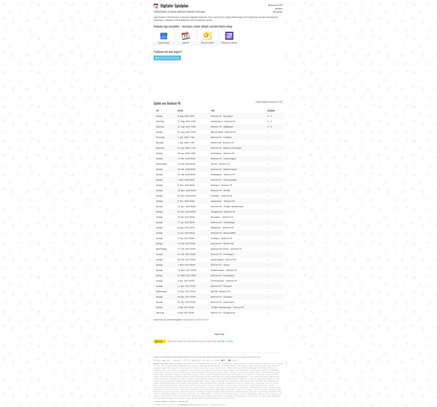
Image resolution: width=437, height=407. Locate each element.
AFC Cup (214, 363)
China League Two (187, 368)
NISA (265, 381)
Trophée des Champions (169, 394)
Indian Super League (260, 376)
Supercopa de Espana (188, 392)
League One (252, 379)
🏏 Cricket (206, 360)
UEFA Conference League (230, 394)
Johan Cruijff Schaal (201, 379)
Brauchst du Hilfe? (276, 5)
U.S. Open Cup (216, 394)
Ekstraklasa (169, 374)
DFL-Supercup (218, 372)
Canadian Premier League (262, 366)
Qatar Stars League (231, 385)
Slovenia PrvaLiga (208, 389)
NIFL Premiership (256, 381)
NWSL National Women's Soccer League (173, 383)
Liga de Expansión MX (167, 381)
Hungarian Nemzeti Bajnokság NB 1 (236, 376)
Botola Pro (195, 366)
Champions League (160, 368)
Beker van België (171, 366)
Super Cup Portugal (260, 389)
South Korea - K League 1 (245, 389)
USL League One (252, 396)
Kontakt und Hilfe (159, 405)
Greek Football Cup (217, 376)
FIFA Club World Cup (166, 376)
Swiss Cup (252, 392)
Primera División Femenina (205, 385)
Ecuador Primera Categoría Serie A (249, 372)
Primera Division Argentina (169, 385)
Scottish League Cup (171, 387)
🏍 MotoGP (177, 360)
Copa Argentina (183, 370)
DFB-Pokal (208, 372)
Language (278, 11)
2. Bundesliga (178, 363)
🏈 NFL (223, 360)
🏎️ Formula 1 (167, 360)
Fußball (279, 8)
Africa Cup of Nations (225, 363)
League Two (261, 379)
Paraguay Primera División (234, 383)
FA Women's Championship (256, 374)
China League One (173, 368)
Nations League (245, 381)
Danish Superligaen (197, 372)
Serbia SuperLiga (268, 387)
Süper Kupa (272, 389)
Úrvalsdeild (228, 396)
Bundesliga (203, 366)
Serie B (177, 389)
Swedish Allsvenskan (241, 392)
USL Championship (239, 396)
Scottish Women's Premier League (237, 387)
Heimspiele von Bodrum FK (196, 319)
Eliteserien (177, 374)
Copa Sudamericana (242, 370)
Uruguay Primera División (214, 396)
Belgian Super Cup (184, 366)
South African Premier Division (225, 389)
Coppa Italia (265, 370)
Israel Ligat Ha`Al (175, 379)
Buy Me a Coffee (225, 341)
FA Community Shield (238, 374)
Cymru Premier (158, 372)
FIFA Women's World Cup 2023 (184, 376)
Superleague (201, 392)
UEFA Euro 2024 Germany (248, 394)
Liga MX (178, 381)
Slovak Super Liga (196, 389)
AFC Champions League (202, 363)
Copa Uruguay (255, 370)
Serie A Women (168, 389)
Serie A (278, 387)
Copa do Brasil (216, 370)
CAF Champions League (245, 366)
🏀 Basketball (232, 360)
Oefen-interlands (192, 383)
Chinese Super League (249, 368)
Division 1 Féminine (230, 372)
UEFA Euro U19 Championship (268, 394)
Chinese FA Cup (220, 368)
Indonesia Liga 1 (274, 376)
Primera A (268, 383)
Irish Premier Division (161, 379)
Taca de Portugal (263, 392)
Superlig (209, 392)
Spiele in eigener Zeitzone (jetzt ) (269, 101)
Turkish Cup (182, 394)
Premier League (249, 383)
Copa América (172, 370)
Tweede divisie (205, 394)
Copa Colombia (194, 370)
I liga (251, 376)
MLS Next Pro (234, 381)
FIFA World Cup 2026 (203, 376)
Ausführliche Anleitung (168, 58)
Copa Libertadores (228, 370)
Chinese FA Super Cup (233, 368)
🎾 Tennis (186, 360)
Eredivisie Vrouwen (213, 374)
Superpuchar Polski (227, 392)
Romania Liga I (243, 385)
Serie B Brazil (184, 389)
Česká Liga (276, 366)
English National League (190, 374)
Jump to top (219, 333)
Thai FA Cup (274, 392)
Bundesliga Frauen (214, 366)
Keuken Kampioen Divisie (230, 379)
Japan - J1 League (187, 379)
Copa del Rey (205, 370)
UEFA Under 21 (166, 396)
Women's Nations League (182, 398)
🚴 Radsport (196, 360)
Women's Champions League (163, 398)
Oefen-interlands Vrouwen (208, 383)
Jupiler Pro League (215, 379)
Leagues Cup (271, 379)
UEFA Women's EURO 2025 (181, 396)
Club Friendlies (262, 368)
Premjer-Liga (260, 383)
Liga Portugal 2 (199, 381)
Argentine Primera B (254, 363)
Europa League (225, 374)
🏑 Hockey (215, 360)
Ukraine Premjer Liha (198, 396)
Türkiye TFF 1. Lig (193, 394)
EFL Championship (268, 372)
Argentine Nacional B (240, 363)
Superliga (216, 392)
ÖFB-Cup (221, 383)
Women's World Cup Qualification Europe (206, 398)
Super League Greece (173, 392)
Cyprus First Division (171, 372)
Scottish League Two (200, 387)
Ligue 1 (207, 381)
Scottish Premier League (217, 387)
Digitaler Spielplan (174, 5)
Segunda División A (255, 387)
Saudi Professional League (258, 385)
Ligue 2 (213, 381)
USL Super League (265, 396)
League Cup (243, 379)
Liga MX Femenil (188, 381)
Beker (163, 366)
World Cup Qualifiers (228, 398)
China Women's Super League (204, 368)
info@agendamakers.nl (217, 405)
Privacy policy (170, 405)
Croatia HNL (274, 370)
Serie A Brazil (158, 389)
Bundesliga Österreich (229, 366)
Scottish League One (185, 387)
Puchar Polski (219, 385)
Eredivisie (202, 374)
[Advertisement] (218, 79)
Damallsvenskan (184, 372)
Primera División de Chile (187, 385)
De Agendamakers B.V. (200, 405)
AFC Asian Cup (188, 363)
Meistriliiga (220, 381)
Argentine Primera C (269, 363)
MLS (227, 381)
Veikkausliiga (276, 396)
